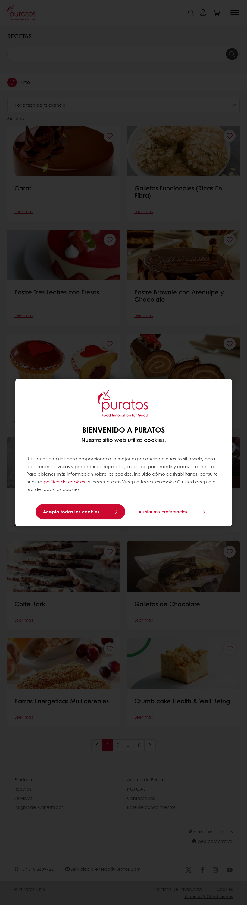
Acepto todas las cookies (71, 511)
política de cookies (64, 481)
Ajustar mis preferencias (163, 512)
